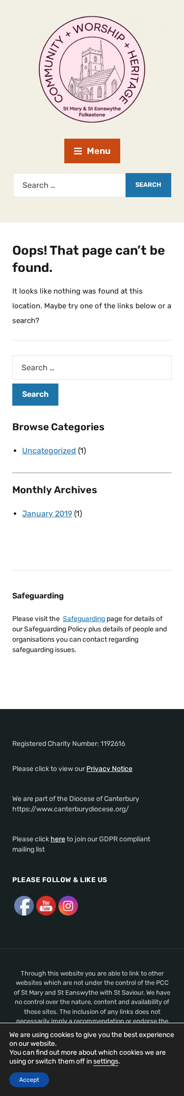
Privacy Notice (109, 769)
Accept (29, 1079)
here (58, 839)
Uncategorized (49, 450)
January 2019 (47, 513)
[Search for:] (69, 185)
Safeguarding (84, 619)
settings (105, 1061)
